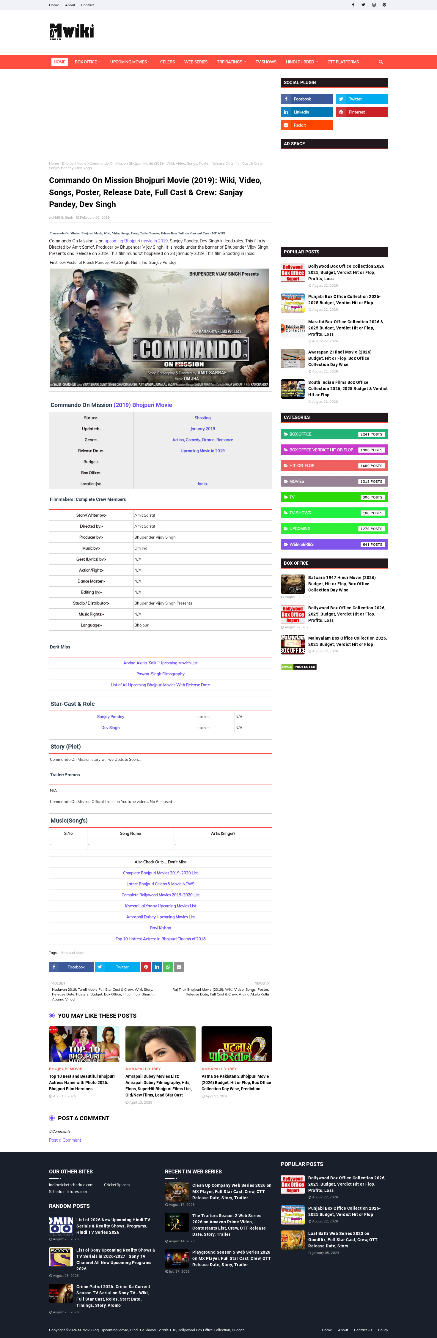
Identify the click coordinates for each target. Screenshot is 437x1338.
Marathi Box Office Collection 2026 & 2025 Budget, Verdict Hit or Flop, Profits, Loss (345, 328)
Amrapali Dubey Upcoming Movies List (160, 916)
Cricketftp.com (117, 1184)
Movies (330, 481)
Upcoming (330, 528)
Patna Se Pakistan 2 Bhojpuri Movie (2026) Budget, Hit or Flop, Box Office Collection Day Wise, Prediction (236, 1082)
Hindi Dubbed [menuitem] (300, 61)
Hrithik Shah (63, 217)
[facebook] (353, 5)
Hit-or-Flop (330, 465)
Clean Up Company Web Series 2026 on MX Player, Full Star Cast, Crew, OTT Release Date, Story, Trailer (232, 1191)
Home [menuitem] (59, 61)
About (70, 5)
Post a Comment (65, 1140)
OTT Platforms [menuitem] (343, 61)
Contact (87, 5)
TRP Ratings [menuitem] (229, 61)
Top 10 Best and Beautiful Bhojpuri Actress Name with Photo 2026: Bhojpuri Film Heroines (82, 1082)
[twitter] (363, 5)
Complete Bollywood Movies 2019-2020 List (161, 894)
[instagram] (374, 5)
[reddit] (307, 125)
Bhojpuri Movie (74, 163)
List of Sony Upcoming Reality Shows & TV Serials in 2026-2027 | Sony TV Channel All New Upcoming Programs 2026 (115, 1259)
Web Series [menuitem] (196, 61)
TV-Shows (330, 512)
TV (330, 497)
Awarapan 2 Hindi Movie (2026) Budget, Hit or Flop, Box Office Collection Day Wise (340, 358)
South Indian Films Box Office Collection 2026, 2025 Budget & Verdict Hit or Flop (348, 388)
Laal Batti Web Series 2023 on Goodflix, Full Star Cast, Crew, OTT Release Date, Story (343, 1239)
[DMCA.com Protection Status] (299, 669)
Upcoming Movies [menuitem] (128, 61)
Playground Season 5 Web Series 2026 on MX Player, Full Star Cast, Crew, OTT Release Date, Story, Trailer (231, 1258)
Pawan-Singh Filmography (160, 673)
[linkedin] (307, 112)
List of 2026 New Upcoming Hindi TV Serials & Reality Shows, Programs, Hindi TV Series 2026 (113, 1226)
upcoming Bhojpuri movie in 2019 (136, 241)
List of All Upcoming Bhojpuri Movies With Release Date (160, 684)
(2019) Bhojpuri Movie (143, 404)
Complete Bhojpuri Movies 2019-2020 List (160, 872)
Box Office (330, 434)
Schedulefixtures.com (68, 1191)
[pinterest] (384, 5)
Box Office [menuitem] (86, 61)
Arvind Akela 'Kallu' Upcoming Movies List (160, 662)
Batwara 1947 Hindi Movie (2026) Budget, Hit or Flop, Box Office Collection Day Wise (342, 583)
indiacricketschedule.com (71, 1184)
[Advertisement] (160, 119)
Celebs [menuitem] (167, 61)
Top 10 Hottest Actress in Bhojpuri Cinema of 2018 (161, 938)
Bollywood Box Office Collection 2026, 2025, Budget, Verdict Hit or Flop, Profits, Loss (347, 272)
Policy (383, 1330)
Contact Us (363, 1330)
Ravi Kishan (160, 927)
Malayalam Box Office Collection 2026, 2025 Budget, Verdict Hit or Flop (347, 641)
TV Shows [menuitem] (266, 61)
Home (54, 5)
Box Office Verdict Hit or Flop (330, 449)
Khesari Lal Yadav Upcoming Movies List (160, 905)
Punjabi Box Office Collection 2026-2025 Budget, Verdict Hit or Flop (344, 299)
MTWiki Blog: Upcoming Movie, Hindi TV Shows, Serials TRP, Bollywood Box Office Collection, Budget (161, 1330)
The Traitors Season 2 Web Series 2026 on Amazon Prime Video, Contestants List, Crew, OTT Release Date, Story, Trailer (229, 1225)
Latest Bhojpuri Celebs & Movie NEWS (160, 883)
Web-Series (330, 544)
